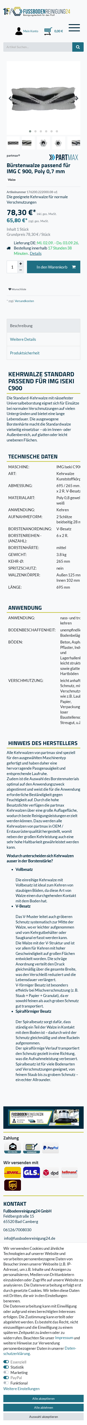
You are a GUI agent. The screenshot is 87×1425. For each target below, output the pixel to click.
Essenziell (18, 1362)
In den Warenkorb (52, 267)
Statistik (17, 1367)
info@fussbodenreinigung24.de (29, 1238)
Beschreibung (21, 325)
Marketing (19, 1372)
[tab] (43, 326)
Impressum (64, 1338)
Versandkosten (24, 301)
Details (35, 253)
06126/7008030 (17, 1229)
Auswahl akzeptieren (43, 1417)
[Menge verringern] (20, 270)
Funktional (19, 1383)
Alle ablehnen (43, 1407)
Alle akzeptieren (43, 1398)
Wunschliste (18, 289)
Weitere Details (23, 339)
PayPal (16, 1377)
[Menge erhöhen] (20, 264)
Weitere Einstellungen (21, 1388)
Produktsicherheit (24, 353)
